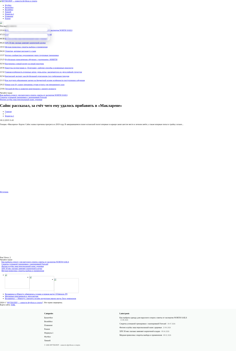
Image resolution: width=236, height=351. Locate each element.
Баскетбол (9, 7)
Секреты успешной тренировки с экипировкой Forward (23, 97)
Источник (4, 192)
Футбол (8, 5)
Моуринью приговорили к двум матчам (21, 296)
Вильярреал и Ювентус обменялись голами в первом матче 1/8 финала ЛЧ (36, 294)
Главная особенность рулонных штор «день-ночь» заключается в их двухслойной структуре (43, 72)
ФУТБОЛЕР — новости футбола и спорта (24, 303)
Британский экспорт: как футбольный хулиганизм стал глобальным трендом (37, 76)
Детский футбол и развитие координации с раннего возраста (30, 89)
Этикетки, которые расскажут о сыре (20, 51)
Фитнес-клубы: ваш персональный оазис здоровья (21, 99)
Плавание (9, 16)
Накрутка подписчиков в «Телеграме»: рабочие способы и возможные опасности (39, 68)
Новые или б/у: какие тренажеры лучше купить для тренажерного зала (34, 85)
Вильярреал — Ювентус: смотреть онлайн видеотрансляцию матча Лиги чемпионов (40, 298)
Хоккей (8, 12)
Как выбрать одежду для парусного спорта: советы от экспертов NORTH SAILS (33, 95)
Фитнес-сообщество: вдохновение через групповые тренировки (32, 55)
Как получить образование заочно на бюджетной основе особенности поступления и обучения (45, 80)
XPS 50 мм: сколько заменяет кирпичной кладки (25, 43)
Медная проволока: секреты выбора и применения (26, 47)
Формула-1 (9, 14)
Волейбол (9, 10)
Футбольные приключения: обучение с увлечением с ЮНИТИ (31, 59)
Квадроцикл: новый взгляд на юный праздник (24, 64)
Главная (8, 112)
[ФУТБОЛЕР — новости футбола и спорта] (18, 1)
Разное (8, 18)
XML (13, 305)
